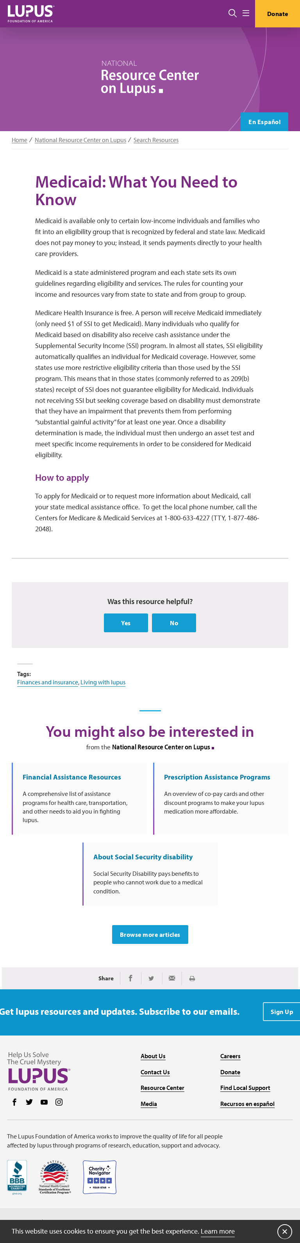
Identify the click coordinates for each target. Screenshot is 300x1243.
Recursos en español (247, 1104)
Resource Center (162, 1087)
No (174, 623)
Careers (230, 1056)
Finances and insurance (47, 682)
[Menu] (246, 13)
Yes (126, 623)
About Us (153, 1056)
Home (19, 140)
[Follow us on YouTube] (44, 1103)
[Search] (233, 13)
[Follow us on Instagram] (58, 1103)
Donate (277, 14)
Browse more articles (150, 934)
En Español (264, 122)
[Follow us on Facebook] (14, 1103)
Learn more (218, 1231)
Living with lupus (102, 682)
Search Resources (156, 140)
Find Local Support (245, 1087)
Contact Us (155, 1072)
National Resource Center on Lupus (80, 140)
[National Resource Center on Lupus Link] (150, 78)
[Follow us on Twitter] (29, 1103)
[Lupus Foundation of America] (31, 13)
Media (149, 1104)
